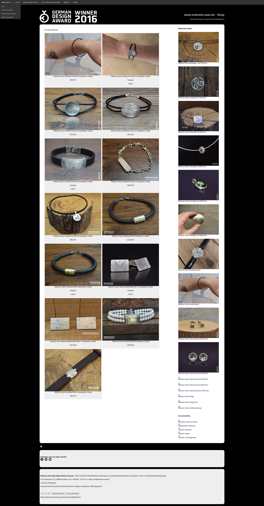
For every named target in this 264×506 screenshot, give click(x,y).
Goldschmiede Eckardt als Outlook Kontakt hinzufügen (60, 486)
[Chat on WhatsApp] (48, 483)
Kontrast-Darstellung (72, 493)
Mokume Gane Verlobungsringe (190, 408)
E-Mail (75, 2)
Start (3, 6)
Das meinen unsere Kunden (51, 2)
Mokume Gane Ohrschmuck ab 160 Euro (193, 339)
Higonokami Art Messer (186, 426)
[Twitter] (46, 460)
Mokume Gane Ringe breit (187, 402)
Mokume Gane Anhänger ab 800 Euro (192, 166)
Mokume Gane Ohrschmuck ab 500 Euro (193, 379)
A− (42, 493)
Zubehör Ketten (184, 434)
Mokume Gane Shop (30, 2)
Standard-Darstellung (58, 493)
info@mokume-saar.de (101, 479)
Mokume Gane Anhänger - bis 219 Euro (192, 63)
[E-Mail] (50, 460)
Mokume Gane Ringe (186, 396)
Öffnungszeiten (96, 486)
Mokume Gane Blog (7, 10)
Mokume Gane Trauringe (9, 13)
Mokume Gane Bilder (7, 17)
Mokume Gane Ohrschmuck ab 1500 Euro (193, 391)
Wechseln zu (6, 2)
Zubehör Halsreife (185, 430)
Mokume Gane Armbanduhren (189, 270)
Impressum (85, 486)
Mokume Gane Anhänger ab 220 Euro (192, 98)
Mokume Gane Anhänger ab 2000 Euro (192, 235)
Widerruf (67, 2)
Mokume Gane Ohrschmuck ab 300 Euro (193, 373)
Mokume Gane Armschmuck (188, 304)
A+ (49, 493)
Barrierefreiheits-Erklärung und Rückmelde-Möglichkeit (60, 497)
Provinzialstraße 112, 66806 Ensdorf (53, 479)
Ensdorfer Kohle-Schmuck (187, 422)
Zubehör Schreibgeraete (187, 437)
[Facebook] (41, 460)
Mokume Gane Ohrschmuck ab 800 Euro (193, 385)
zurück (17, 2)
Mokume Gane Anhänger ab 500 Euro (192, 132)
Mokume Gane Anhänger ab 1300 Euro (192, 201)
